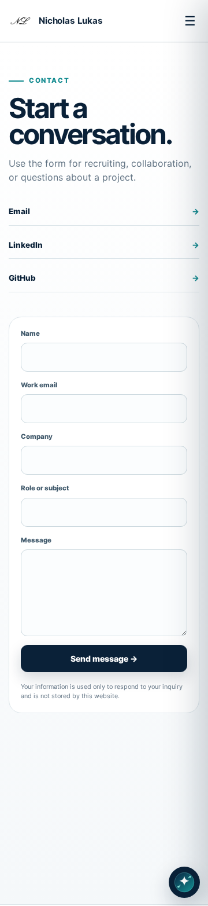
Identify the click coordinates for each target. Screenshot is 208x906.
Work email (39, 385)
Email (104, 211)
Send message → (104, 658)
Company (37, 436)
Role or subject (45, 488)
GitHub (104, 278)
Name (30, 333)
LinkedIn (104, 245)
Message (36, 540)
